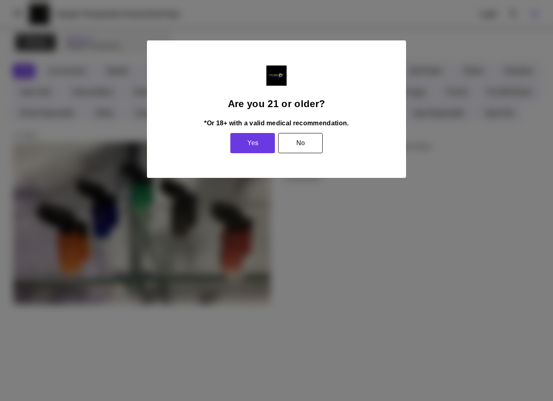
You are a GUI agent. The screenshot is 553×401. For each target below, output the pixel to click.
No (300, 142)
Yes (252, 142)
